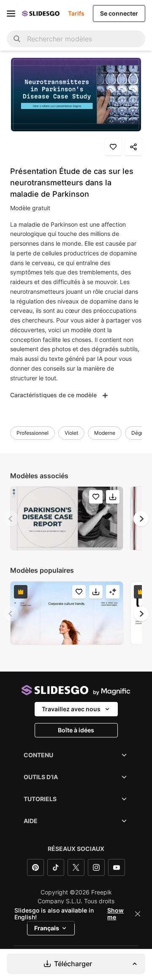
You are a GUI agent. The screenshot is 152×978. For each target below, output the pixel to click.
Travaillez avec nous (71, 709)
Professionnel (32, 433)
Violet (71, 433)
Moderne (104, 433)
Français (46, 928)
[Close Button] (137, 914)
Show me (115, 914)
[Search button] (17, 38)
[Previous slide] (11, 518)
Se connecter (119, 13)
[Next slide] (141, 518)
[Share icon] (133, 146)
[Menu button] (11, 13)
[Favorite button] (113, 146)
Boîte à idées (76, 730)
